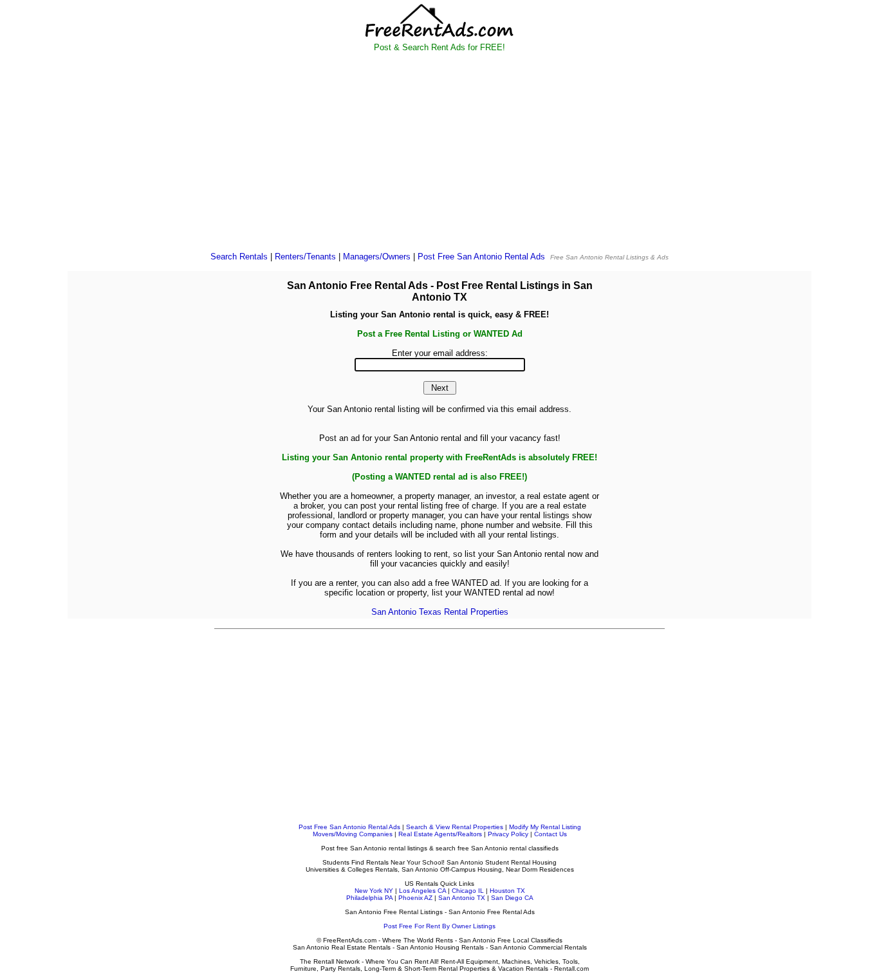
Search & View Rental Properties (454, 826)
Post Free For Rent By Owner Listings (439, 926)
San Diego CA (512, 897)
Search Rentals (239, 256)
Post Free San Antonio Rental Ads (481, 256)
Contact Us (550, 834)
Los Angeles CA (422, 890)
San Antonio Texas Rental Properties (439, 612)
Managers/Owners (377, 256)
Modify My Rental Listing (545, 826)
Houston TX (507, 890)
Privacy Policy (508, 834)
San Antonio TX (461, 897)
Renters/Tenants (305, 256)
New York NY (374, 890)
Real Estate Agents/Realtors (440, 834)
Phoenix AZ (415, 897)
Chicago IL (468, 890)
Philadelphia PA (369, 897)
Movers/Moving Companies (353, 834)
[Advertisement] (439, 152)
